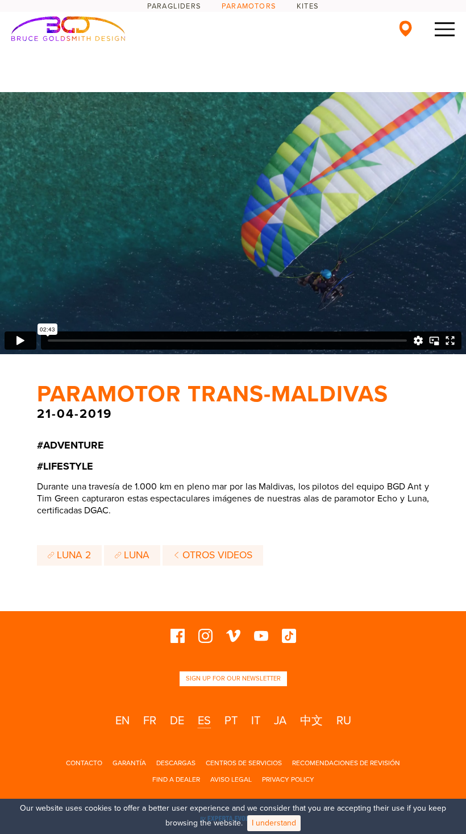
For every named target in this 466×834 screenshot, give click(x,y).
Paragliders (174, 6)
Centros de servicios (244, 763)
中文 (311, 721)
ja (280, 721)
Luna (135, 555)
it (255, 721)
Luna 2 (72, 555)
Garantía (129, 763)
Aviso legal (231, 779)
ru (343, 721)
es (204, 721)
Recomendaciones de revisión (346, 763)
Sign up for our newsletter (233, 678)
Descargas (175, 763)
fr (149, 721)
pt (231, 721)
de (177, 721)
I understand (274, 823)
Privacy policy (288, 779)
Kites (308, 6)
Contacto (84, 763)
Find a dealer (176, 779)
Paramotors (249, 6)
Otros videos (216, 555)
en (122, 721)
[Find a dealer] (405, 28)
